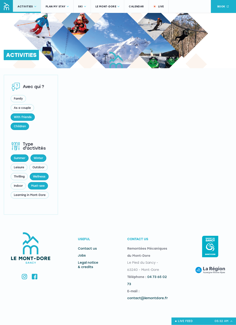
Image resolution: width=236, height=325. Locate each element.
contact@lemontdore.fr (147, 298)
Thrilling (19, 176)
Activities (25, 6)
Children (20, 126)
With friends (23, 117)
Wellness (39, 176)
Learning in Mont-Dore (30, 195)
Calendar (136, 6)
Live (161, 6)
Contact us (87, 249)
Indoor (18, 185)
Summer (19, 158)
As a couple (22, 107)
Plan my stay (56, 6)
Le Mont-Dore (105, 6)
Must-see (38, 185)
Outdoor (38, 167)
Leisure (19, 167)
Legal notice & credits (88, 265)
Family (18, 98)
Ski (80, 6)
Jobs (82, 255)
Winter (38, 158)
